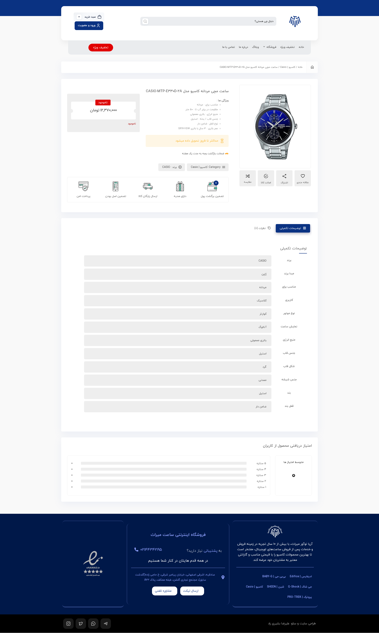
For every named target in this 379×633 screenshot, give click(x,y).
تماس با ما (228, 47)
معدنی (262, 380)
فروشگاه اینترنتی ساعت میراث (178, 535)
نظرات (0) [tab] (260, 228)
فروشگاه (271, 47)
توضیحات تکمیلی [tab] (290, 228)
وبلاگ (255, 47)
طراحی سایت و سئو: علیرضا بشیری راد (292, 624)
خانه (301, 47)
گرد (264, 367)
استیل (262, 354)
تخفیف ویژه (287, 47)
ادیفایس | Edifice (301, 576)
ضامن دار (261, 407)
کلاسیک (261, 301)
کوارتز (263, 314)
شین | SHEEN (275, 587)
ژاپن (264, 274)
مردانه (262, 287)
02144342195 (151, 550)
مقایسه (247, 182)
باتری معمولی (258, 340)
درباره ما (243, 47)
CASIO (262, 261)
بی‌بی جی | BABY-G (274, 576)
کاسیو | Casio (287, 67)
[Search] (145, 21)
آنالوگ (262, 327)
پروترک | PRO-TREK (299, 597)
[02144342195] (136, 550)
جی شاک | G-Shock (300, 587)
